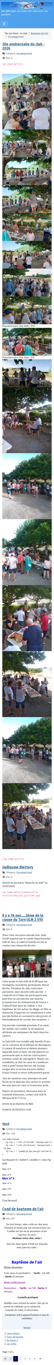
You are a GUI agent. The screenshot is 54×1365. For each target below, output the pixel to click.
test (5, 1124)
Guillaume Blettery (17, 867)
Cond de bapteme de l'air (23, 1209)
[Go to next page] (34, 1359)
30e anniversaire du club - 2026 (23, 46)
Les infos (11, 1343)
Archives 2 (12, 1340)
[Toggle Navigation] (4, 24)
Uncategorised (24, 53)
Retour (27, 1327)
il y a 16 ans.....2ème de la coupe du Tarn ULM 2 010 (22, 917)
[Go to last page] (40, 1359)
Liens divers (13, 1333)
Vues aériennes (15, 1337)
